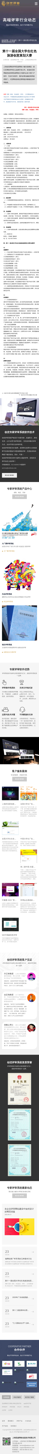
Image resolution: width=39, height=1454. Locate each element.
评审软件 (4, 1407)
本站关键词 (17, 1397)
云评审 (4, 1410)
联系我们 (14, 1426)
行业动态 (13, 40)
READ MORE (9, 475)
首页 (3, 1421)
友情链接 (6, 1397)
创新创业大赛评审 (10, 652)
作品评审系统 (8, 601)
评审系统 (12, 1407)
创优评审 (5, 40)
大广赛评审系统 (9, 551)
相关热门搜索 (29, 1397)
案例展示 (11, 1421)
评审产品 (19, 1421)
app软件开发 (27, 1403)
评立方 (19, 1407)
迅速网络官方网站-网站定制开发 (11, 1403)
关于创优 (5, 1426)
